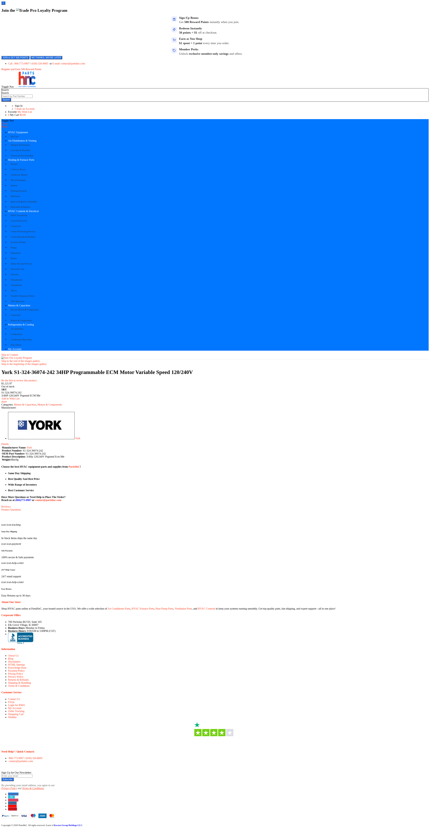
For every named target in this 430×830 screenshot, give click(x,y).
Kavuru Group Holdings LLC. (68, 825)
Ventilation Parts (183, 608)
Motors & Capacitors (19, 305)
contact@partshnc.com (48, 500)
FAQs (11, 702)
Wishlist (12, 717)
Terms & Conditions (19, 685)
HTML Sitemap (16, 664)
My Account (14, 349)
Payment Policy (16, 670)
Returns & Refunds (18, 679)
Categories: (7, 404)
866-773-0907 (16, 758)
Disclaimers (14, 661)
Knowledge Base (17, 667)
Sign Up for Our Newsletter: (16, 772)
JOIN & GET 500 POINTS (15, 57)
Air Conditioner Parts (119, 608)
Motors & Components (49, 404)
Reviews (6, 506)
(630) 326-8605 (40, 63)
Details (5, 444)
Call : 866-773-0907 (19, 63)
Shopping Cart (16, 714)
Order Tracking (16, 711)
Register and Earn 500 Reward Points (21, 69)
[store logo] (27, 86)
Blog (10, 658)
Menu (4, 126)
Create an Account (24, 108)
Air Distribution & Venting (22, 140)
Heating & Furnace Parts (21, 159)
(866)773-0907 (23, 500)
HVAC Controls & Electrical (23, 211)
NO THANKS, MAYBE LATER (46, 57)
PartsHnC (74, 466)
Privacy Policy (16, 676)
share (4, 401)
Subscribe (7, 779)
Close (4, 123)
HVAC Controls (206, 608)
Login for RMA (16, 705)
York (77, 438)
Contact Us (14, 699)
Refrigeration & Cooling (21, 324)
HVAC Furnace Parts (143, 608)
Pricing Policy (15, 673)
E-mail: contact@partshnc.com (68, 63)
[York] (41, 438)
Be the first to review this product (19, 380)
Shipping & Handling (19, 682)
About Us (13, 655)
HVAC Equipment (18, 132)
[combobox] (17, 96)
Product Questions (11, 509)
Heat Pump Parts (164, 608)
